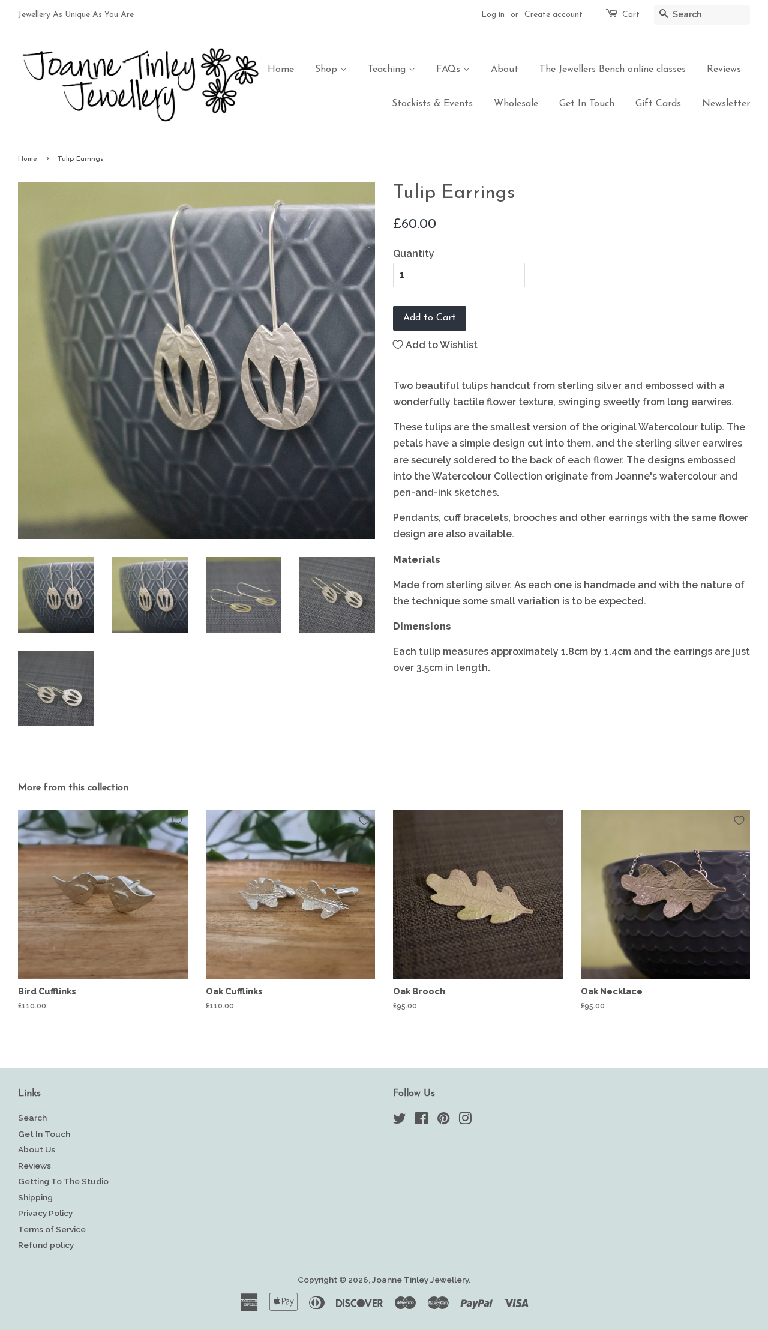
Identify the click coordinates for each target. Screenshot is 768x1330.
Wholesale (516, 104)
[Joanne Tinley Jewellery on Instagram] (465, 1120)
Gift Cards (658, 104)
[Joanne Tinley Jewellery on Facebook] (421, 1120)
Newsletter (726, 104)
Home (281, 69)
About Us (36, 1149)
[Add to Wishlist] (177, 820)
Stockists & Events (432, 104)
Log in (493, 14)
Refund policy (46, 1245)
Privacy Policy (45, 1213)
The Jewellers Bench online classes (612, 69)
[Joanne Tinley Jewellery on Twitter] (399, 1120)
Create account (553, 14)
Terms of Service (52, 1229)
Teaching (388, 69)
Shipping (35, 1197)
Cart (631, 14)
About (504, 69)
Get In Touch (586, 104)
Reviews (724, 69)
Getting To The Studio (63, 1181)
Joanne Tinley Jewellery (420, 1279)
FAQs (449, 69)
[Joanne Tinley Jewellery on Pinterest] (443, 1120)
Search (32, 1117)
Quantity (413, 253)
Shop (327, 69)
